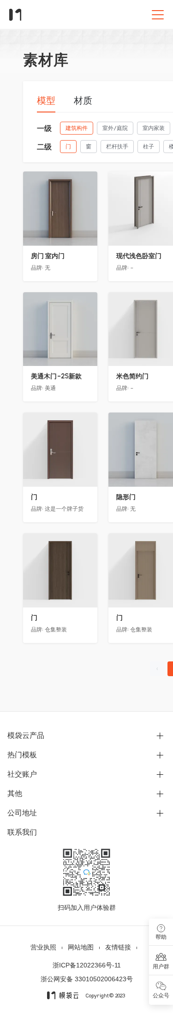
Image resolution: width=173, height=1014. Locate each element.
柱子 (148, 146)
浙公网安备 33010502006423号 (87, 979)
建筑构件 (77, 128)
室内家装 (154, 128)
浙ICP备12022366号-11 (87, 965)
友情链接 (118, 947)
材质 (83, 100)
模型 (46, 100)
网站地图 (81, 947)
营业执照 (43, 947)
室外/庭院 (115, 128)
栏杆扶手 (117, 146)
